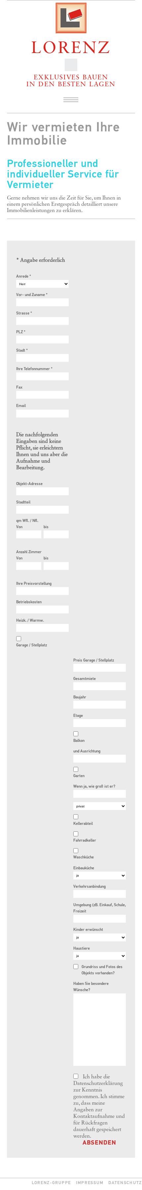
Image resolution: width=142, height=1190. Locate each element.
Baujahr (79, 697)
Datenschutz (125, 1183)
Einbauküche (83, 868)
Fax (19, 388)
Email (21, 406)
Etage (78, 716)
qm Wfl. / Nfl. (27, 521)
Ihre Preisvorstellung (34, 584)
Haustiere (81, 949)
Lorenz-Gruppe (51, 1183)
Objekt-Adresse (29, 484)
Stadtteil (23, 502)
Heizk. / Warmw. (30, 621)
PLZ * (20, 332)
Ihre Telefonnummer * (34, 369)
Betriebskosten (29, 602)
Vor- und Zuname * (32, 295)
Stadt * (22, 351)
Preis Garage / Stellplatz (93, 661)
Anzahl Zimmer (29, 552)
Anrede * (23, 277)
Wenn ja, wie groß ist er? (94, 787)
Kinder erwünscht (88, 930)
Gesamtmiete (84, 679)
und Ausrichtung (86, 751)
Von (19, 527)
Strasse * (24, 313)
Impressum (89, 1183)
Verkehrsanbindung (89, 887)
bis (46, 527)
